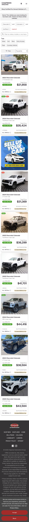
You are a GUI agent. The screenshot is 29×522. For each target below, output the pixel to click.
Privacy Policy (11, 441)
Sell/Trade (10, 435)
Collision (19, 435)
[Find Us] (21, 3)
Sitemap (20, 441)
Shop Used (16, 432)
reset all (14, 29)
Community (11, 438)
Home (23, 432)
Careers (19, 438)
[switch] (26, 3)
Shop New (7, 432)
